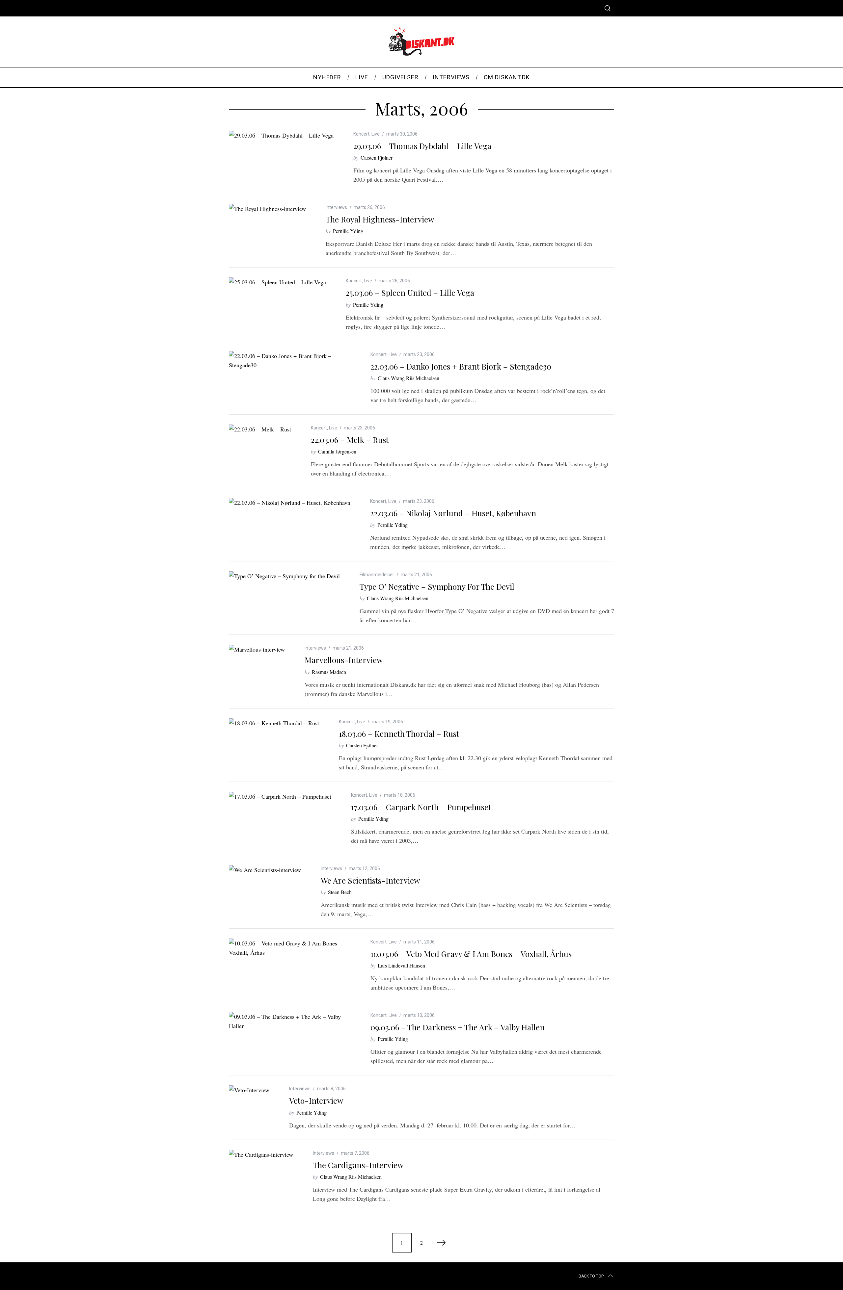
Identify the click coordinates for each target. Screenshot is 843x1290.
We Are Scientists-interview (370, 880)
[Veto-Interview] (249, 1090)
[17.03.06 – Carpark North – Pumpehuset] (280, 796)
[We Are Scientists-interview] (265, 869)
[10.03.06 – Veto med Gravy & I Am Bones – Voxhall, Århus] (290, 948)
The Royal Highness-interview (380, 219)
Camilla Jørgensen (337, 451)
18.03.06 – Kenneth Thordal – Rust (399, 733)
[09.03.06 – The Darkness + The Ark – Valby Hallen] (290, 1021)
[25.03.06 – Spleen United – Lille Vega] (277, 282)
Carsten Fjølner (377, 157)
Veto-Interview (316, 1100)
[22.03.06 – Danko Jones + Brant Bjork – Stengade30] (290, 360)
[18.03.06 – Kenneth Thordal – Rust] (274, 723)
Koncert (361, 134)
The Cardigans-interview (358, 1165)
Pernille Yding (348, 230)
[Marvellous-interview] (257, 649)
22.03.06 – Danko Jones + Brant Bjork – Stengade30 (460, 366)
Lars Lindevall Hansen (401, 965)
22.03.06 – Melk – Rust (350, 439)
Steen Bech (340, 892)
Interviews (336, 207)
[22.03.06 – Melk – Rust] (260, 429)
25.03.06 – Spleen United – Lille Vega (410, 292)
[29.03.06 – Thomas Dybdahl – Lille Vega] (281, 135)
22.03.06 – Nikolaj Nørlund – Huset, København (453, 513)
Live (375, 134)
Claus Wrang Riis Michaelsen (408, 377)
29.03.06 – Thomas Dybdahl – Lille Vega (422, 146)
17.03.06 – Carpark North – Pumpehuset (421, 807)
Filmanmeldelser (377, 574)
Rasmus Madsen (329, 671)
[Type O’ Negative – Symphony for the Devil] (284, 575)
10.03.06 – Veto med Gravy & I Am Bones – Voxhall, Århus (471, 953)
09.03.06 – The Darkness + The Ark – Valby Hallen (457, 1027)
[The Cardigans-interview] (261, 1154)
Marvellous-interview (344, 660)
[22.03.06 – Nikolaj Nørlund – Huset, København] (289, 502)
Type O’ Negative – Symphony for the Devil (437, 586)
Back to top (591, 1276)
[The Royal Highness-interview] (267, 208)
